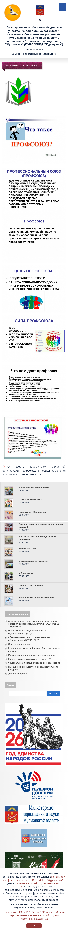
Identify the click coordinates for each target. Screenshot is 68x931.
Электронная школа (19, 644)
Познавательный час (31, 585)
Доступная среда (17, 673)
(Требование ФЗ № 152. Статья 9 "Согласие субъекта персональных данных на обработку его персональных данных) (34, 915)
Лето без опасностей (31, 499)
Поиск (53, 693)
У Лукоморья (26, 573)
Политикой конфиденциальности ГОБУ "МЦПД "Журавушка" (34, 878)
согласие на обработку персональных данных (37, 885)
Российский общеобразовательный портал (31, 655)
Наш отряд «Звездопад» (33, 512)
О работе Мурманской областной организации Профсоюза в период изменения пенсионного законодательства (34, 470)
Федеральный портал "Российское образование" (34, 662)
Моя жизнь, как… (29, 548)
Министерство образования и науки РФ (29, 659)
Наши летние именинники (34, 487)
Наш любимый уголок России (36, 597)
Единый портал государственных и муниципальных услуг (27, 632)
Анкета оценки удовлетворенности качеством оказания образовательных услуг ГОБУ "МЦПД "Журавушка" (33, 624)
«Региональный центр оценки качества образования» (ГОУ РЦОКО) (29, 638)
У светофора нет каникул (33, 561)
